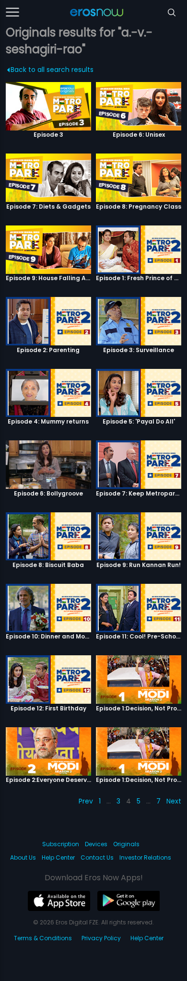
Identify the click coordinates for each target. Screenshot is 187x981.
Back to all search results (52, 69)
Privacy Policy (101, 938)
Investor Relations (145, 857)
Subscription (60, 844)
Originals (126, 844)
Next (173, 801)
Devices (96, 844)
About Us (23, 857)
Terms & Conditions (43, 938)
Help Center (58, 857)
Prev (86, 801)
